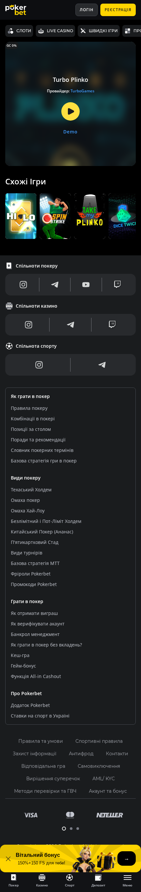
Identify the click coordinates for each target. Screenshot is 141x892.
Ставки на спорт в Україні (40, 716)
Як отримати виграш (34, 613)
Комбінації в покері (33, 418)
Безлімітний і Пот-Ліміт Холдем (46, 521)
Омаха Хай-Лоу (28, 510)
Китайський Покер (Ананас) (42, 531)
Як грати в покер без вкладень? (46, 645)
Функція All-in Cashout (36, 676)
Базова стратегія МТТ (35, 563)
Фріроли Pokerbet (30, 574)
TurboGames (82, 91)
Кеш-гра (20, 655)
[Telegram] (54, 285)
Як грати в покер (30, 396)
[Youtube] (86, 285)
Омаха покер (25, 500)
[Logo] (20, 10)
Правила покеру (29, 408)
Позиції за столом (31, 429)
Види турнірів (26, 553)
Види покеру (26, 478)
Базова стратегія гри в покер (44, 461)
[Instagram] (23, 285)
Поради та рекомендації (38, 439)
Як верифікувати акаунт (38, 624)
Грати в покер (27, 601)
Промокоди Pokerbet (34, 584)
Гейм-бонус (23, 666)
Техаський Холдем (31, 489)
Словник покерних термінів (42, 450)
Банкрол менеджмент (35, 634)
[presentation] (13, 880)
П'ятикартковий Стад (34, 542)
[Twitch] (117, 285)
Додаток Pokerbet (30, 705)
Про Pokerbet (26, 693)
